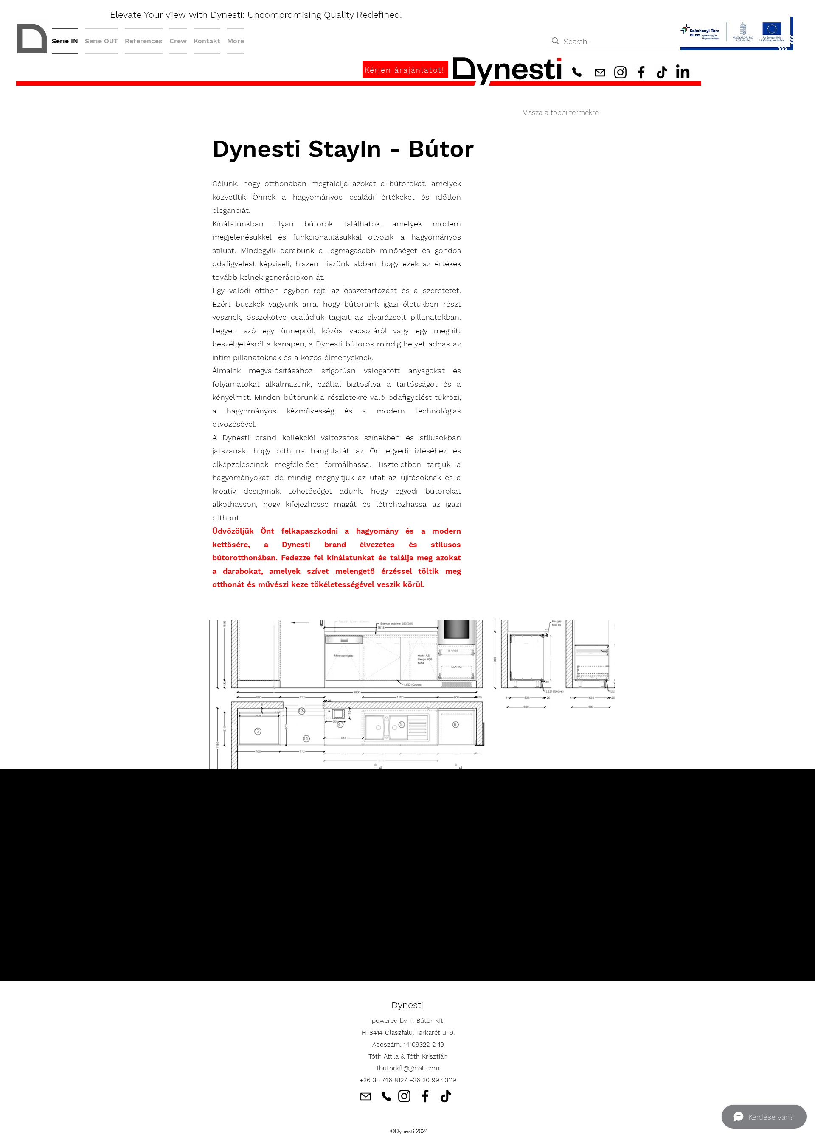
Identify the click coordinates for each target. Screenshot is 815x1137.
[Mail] (599, 72)
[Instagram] (620, 72)
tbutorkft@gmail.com (408, 1068)
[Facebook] (641, 72)
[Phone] (576, 71)
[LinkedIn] (682, 72)
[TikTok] (662, 72)
